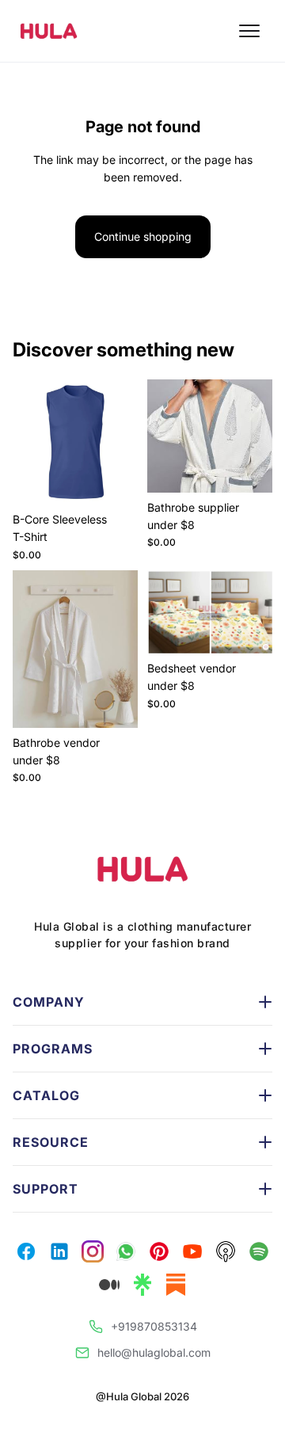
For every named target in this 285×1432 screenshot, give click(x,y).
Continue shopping (143, 236)
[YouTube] (126, 1251)
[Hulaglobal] (142, 869)
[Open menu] (249, 31)
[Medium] (109, 1285)
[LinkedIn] (159, 1251)
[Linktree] (142, 1285)
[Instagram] (59, 1251)
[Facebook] (26, 1251)
